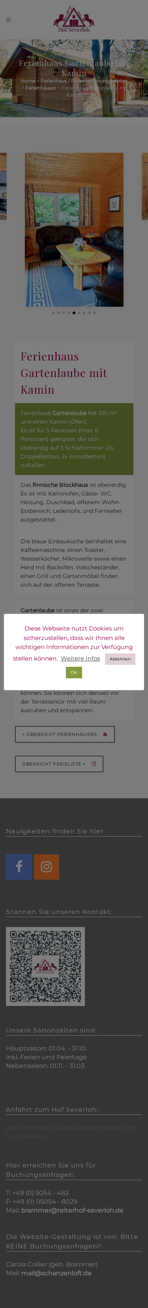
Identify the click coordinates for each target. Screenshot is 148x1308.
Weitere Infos (80, 658)
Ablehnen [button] (120, 659)
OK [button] (74, 672)
